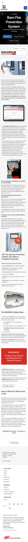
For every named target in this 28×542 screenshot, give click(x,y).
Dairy (5, 475)
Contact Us (6, 489)
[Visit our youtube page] (9, 508)
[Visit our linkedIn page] (17, 504)
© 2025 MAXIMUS (8, 493)
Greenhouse (7, 477)
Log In (5, 499)
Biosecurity (6, 481)
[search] (25, 2)
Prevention (6, 479)
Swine (5, 473)
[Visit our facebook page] (9, 504)
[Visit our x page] (21, 504)
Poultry (5, 470)
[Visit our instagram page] (13, 504)
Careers (6, 487)
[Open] (25, 8)
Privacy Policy (6, 526)
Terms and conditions (9, 491)
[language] (2, 2)
